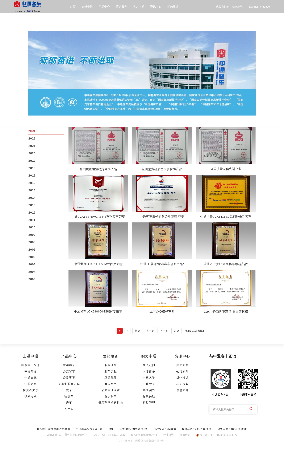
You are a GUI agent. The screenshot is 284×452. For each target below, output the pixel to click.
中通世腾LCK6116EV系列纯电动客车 (225, 216)
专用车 (69, 409)
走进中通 (87, 6)
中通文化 (30, 377)
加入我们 (149, 365)
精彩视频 (182, 384)
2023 (31, 131)
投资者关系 (30, 390)
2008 (32, 242)
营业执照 (168, 434)
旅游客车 (69, 365)
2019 (32, 160)
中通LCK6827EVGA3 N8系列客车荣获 (98, 216)
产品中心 (104, 6)
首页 (73, 6)
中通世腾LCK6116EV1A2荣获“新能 (98, 264)
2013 (32, 205)
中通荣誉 (149, 384)
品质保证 (149, 396)
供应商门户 (222, 6)
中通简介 (30, 371)
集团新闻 (182, 365)
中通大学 (149, 377)
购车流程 (110, 371)
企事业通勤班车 (69, 384)
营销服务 (121, 6)
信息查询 (237, 6)
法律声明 (53, 429)
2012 (32, 212)
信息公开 (182, 390)
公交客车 (69, 371)
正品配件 (110, 377)
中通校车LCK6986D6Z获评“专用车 (98, 311)
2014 (32, 197)
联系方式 (30, 396)
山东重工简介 (30, 365)
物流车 (69, 396)
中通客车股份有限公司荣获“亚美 (162, 216)
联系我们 (42, 429)
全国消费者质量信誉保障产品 (162, 169)
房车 (69, 402)
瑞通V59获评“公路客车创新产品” (225, 264)
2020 (32, 153)
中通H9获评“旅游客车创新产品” (162, 264)
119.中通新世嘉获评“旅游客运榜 (226, 311)
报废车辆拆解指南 (110, 402)
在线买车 (110, 396)
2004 (32, 271)
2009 (32, 234)
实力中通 (138, 6)
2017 (32, 175)
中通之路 (30, 384)
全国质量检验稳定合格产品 (98, 169)
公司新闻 (182, 371)
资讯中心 (155, 6)
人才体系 (149, 371)
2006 (32, 257)
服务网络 (110, 384)
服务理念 (110, 365)
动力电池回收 (110, 390)
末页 (176, 330)
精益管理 (149, 402)
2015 (32, 190)
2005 (32, 264)
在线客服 (64, 429)
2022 (32, 138)
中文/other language (258, 6)
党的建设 (173, 6)
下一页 (164, 330)
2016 (32, 183)
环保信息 (185, 434)
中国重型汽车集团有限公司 (149, 440)
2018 (32, 168)
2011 (31, 220)
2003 (32, 279)
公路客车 (69, 377)
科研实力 (149, 390)
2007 (32, 249)
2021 (32, 146)
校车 (69, 390)
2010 (32, 227)
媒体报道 (182, 377)
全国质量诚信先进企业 (225, 169)
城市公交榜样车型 (162, 311)
